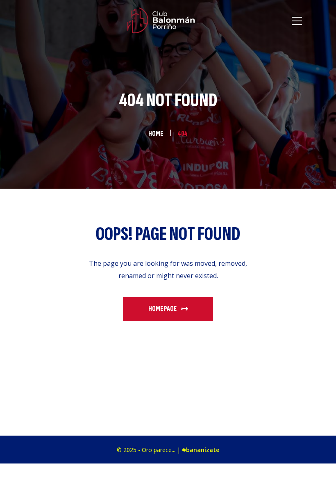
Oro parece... (158, 450)
